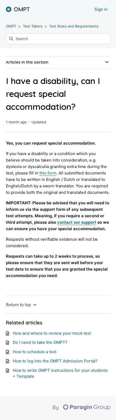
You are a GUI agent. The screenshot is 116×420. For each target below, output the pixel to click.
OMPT (11, 26)
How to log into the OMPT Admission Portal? (55, 360)
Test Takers (32, 26)
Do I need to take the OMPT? (40, 342)
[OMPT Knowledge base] (18, 10)
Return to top (19, 304)
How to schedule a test (34, 351)
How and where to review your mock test (52, 333)
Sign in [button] (101, 9)
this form (47, 173)
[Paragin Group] (81, 409)
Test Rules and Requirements (73, 26)
